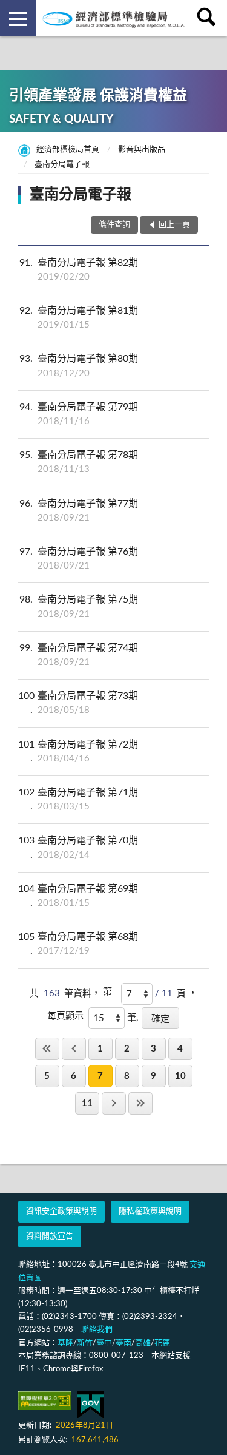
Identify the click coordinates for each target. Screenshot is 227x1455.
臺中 (104, 1343)
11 (87, 1103)
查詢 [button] (209, 18)
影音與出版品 (141, 150)
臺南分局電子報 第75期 (78, 606)
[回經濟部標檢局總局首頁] (113, 18)
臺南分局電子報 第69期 (78, 896)
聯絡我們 (97, 1330)
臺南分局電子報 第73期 (78, 703)
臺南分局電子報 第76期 (78, 558)
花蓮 (162, 1343)
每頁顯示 (65, 1016)
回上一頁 (74, 1049)
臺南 (123, 1343)
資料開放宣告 (49, 1236)
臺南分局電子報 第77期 (78, 510)
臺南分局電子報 (62, 165)
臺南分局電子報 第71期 (78, 799)
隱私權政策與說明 (150, 1211)
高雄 (143, 1343)
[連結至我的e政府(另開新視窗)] (90, 1405)
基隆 (65, 1343)
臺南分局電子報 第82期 (78, 270)
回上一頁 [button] (174, 225)
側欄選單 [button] (18, 18)
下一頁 (114, 1103)
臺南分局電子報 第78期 (78, 462)
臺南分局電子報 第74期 (78, 655)
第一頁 (47, 1049)
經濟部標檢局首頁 (67, 150)
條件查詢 (114, 225)
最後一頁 (140, 1103)
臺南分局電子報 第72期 (78, 751)
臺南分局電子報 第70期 (78, 847)
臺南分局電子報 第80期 (78, 365)
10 (180, 1076)
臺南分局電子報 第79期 (78, 414)
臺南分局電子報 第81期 (78, 317)
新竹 (85, 1343)
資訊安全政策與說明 (61, 1211)
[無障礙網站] (44, 1400)
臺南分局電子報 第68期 (78, 944)
